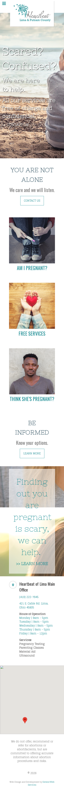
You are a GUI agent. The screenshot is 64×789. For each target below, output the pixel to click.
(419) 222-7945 (29, 597)
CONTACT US (32, 200)
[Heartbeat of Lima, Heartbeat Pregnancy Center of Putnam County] (31, 13)
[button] (25, 720)
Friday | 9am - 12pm (33, 633)
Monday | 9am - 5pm (33, 617)
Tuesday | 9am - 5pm (34, 621)
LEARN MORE (32, 453)
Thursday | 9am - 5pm (34, 629)
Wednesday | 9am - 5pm (36, 625)
